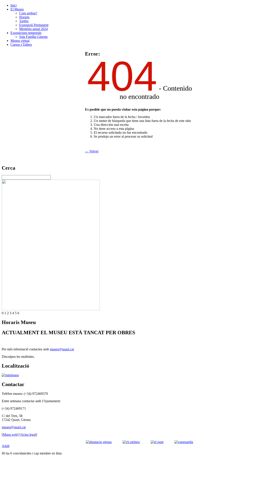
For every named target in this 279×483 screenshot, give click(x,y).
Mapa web (10, 434)
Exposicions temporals (25, 33)
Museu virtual (19, 40)
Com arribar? (28, 13)
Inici (13, 5)
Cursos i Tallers (21, 44)
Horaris (24, 17)
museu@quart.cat (62, 349)
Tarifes (24, 21)
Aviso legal (28, 434)
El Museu (17, 9)
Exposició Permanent (33, 25)
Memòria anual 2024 (33, 29)
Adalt (5, 446)
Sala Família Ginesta (33, 37)
